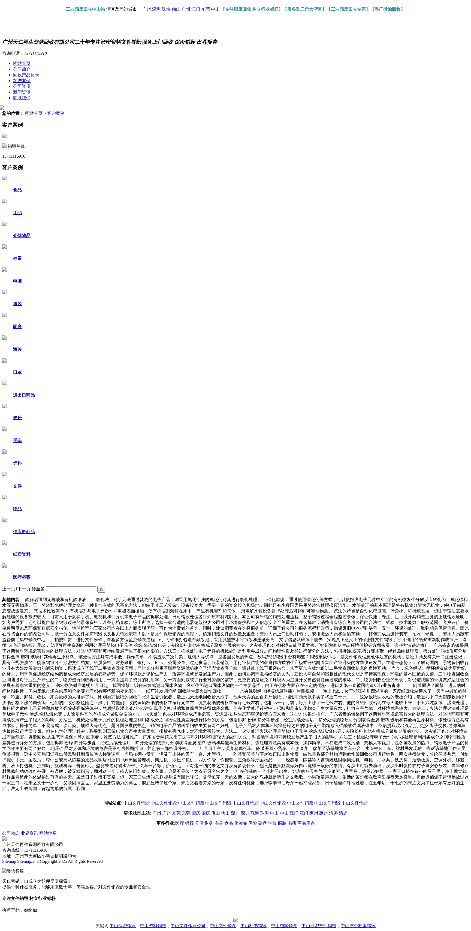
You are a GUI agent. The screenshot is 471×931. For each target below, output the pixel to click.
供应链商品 (24, 531)
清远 (333, 813)
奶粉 (17, 417)
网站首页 (22, 63)
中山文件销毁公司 (188, 925)
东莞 (205, 9)
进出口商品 (24, 395)
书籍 (292, 823)
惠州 (313, 813)
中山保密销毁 (123, 925)
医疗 (179, 823)
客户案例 (22, 80)
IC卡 (17, 212)
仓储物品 (22, 235)
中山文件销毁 (136, 803)
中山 (215, 9)
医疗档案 (22, 577)
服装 (17, 303)
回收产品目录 (26, 75)
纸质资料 (22, 554)
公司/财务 (204, 823)
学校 (272, 823)
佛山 (176, 9)
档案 (17, 258)
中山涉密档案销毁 (358, 925)
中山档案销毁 (284, 925)
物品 (17, 508)
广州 (146, 9)
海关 (17, 349)
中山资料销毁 (153, 925)
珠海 (166, 9)
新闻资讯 (22, 92)
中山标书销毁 (253, 925)
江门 (195, 9)
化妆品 (240, 823)
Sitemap (9, 861)
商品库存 (306, 823)
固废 (17, 326)
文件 (17, 486)
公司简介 (22, 69)
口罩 (17, 372)
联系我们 (22, 97)
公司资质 (22, 86)
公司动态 (11, 833)
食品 (17, 190)
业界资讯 (29, 833)
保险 (252, 823)
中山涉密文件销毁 (318, 925)
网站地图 (48, 833)
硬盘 (262, 823)
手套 (17, 440)
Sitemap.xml (28, 861)
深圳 (156, 9)
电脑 (17, 281)
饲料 (17, 463)
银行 (189, 823)
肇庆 (196, 813)
